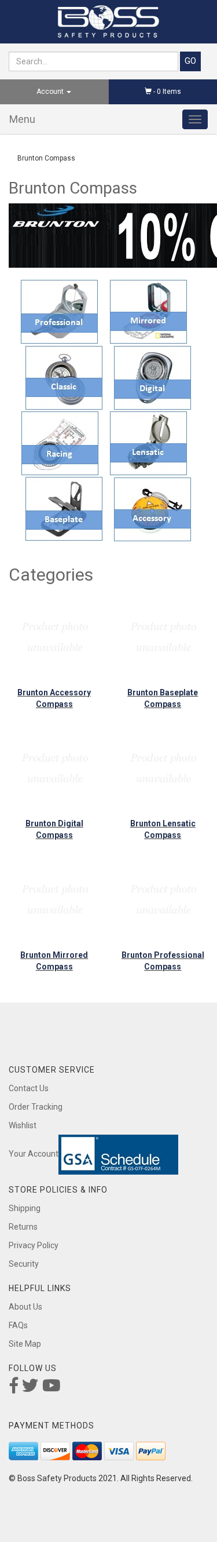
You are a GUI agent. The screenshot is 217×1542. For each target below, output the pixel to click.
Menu (22, 119)
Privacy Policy (33, 1245)
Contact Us (29, 1088)
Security (24, 1263)
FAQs (18, 1325)
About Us (25, 1306)
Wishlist (22, 1125)
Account (50, 92)
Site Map (25, 1343)
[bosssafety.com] (108, 22)
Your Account (33, 1153)
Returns (23, 1226)
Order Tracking (35, 1106)
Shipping (25, 1208)
